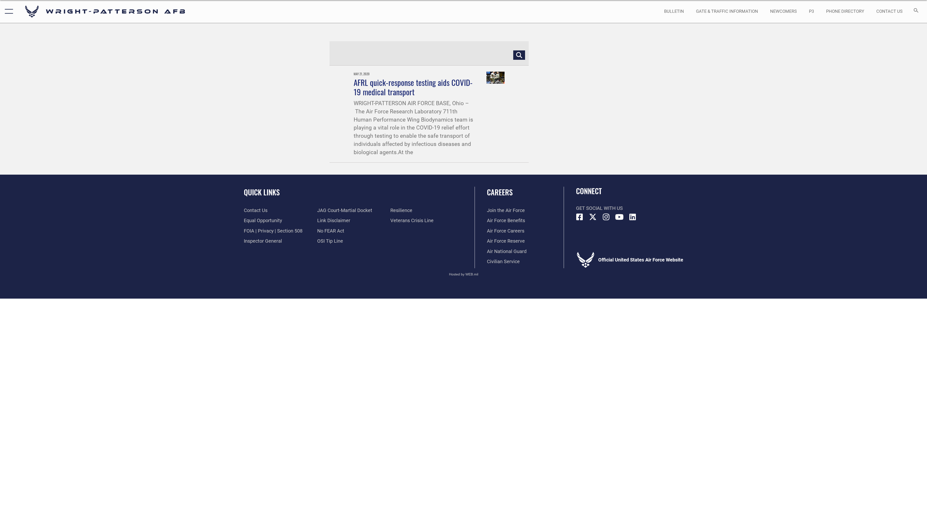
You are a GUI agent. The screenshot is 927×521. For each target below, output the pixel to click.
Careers (500, 192)
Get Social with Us (599, 208)
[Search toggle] (915, 11)
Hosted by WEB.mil (463, 274)
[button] (8, 11)
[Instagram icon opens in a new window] (606, 217)
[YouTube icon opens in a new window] (619, 217)
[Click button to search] (519, 55)
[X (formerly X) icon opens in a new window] (593, 217)
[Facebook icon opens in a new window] (579, 217)
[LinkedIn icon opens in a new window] (632, 217)
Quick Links (262, 192)
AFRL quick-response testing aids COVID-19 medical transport (413, 86)
